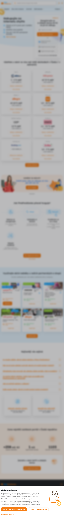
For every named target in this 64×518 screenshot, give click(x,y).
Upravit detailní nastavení (7, 514)
